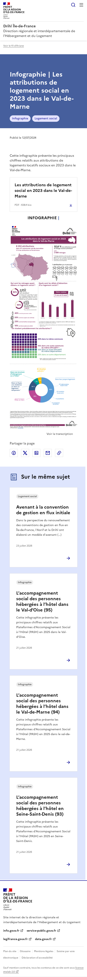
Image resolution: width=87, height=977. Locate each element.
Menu (81, 5)
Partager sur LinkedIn (36, 453)
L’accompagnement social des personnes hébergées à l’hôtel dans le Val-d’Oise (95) (42, 601)
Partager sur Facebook (14, 453)
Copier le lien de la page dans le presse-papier (59, 453)
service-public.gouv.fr (41, 931)
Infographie (20, 118)
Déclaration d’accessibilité (37, 958)
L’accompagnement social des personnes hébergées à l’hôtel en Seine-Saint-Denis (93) (40, 805)
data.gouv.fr (43, 939)
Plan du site (9, 951)
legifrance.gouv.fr (15, 939)
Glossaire (25, 951)
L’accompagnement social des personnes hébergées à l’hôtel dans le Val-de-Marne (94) (42, 703)
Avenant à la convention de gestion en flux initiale (43, 510)
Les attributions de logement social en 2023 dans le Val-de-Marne (43, 190)
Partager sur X (25, 453)
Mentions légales (43, 951)
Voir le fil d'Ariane (13, 46)
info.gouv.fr (11, 931)
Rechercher (73, 5)
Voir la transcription (60, 434)
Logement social (46, 118)
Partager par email (48, 453)
